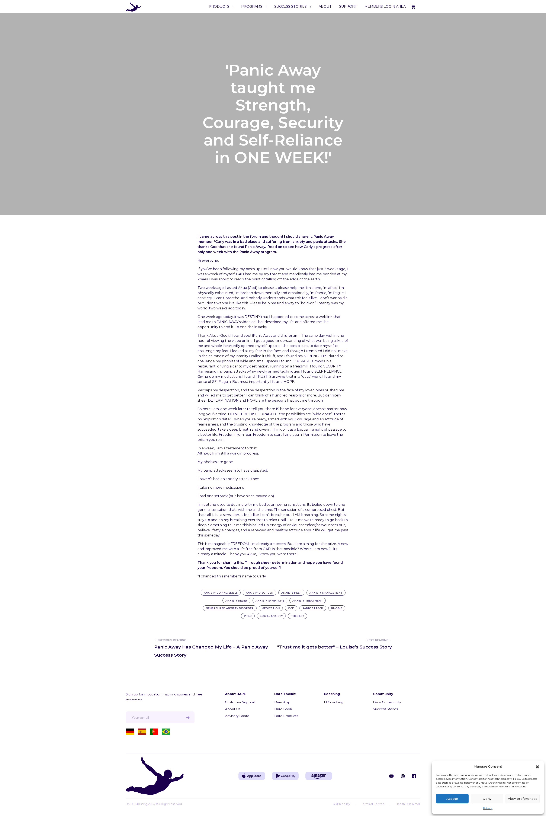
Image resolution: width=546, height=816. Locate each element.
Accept (452, 799)
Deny (487, 799)
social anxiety (271, 616)
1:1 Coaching (333, 702)
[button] (537, 766)
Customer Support (240, 702)
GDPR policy (341, 804)
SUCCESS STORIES (290, 6)
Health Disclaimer (408, 804)
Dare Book (283, 709)
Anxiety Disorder (259, 592)
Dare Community (387, 702)
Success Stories (385, 709)
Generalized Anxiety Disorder (230, 608)
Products (219, 6)
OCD (291, 608)
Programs (251, 6)
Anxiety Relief (236, 600)
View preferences (522, 799)
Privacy (487, 808)
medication (271, 608)
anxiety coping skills (221, 592)
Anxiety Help (291, 592)
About (325, 6)
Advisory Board (237, 716)
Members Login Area (385, 6)
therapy (297, 616)
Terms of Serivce (372, 804)
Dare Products (286, 716)
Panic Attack (312, 608)
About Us (232, 709)
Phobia (336, 608)
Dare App (282, 702)
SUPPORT (348, 6)
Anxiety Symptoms (270, 600)
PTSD (248, 616)
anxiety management (326, 592)
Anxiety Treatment (307, 600)
